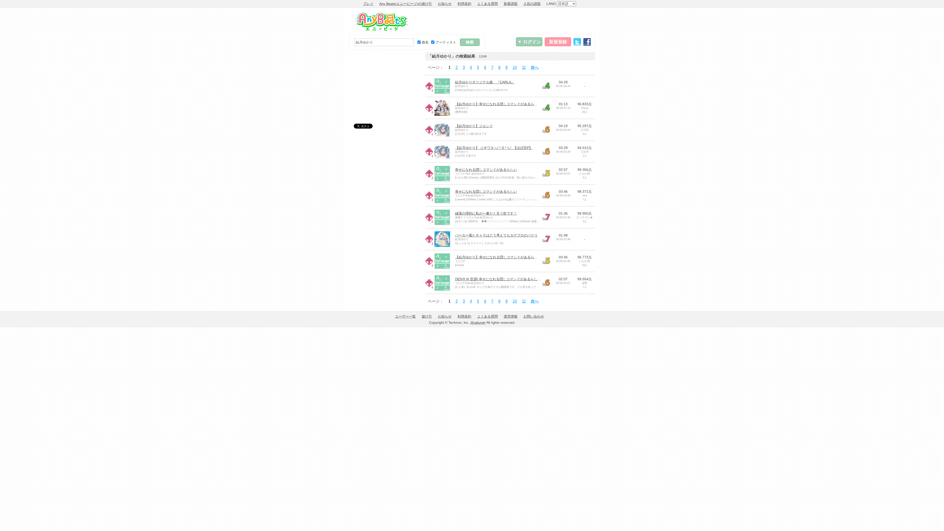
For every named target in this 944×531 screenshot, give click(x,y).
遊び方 (427, 316)
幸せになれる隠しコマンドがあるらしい (486, 170)
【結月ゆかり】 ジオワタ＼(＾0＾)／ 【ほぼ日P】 (493, 148)
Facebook (587, 42)
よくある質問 (487, 4)
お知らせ (445, 4)
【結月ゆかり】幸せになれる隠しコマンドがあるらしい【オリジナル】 (510, 104)
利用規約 (464, 4)
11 (524, 67)
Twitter (577, 42)
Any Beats (381, 22)
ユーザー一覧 (405, 316)
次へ (535, 67)
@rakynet (477, 322)
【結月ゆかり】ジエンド (474, 126)
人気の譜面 (532, 4)
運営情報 (510, 316)
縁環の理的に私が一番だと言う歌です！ (486, 213)
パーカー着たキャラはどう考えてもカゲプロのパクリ (496, 235)
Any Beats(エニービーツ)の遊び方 (405, 4)
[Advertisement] (505, 21)
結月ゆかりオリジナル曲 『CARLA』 (485, 82)
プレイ (368, 4)
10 (515, 67)
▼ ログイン (529, 41)
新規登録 (558, 41)
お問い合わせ (533, 316)
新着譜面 (510, 4)
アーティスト (446, 42)
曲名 (425, 42)
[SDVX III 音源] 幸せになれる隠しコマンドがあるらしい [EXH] (503, 279)
